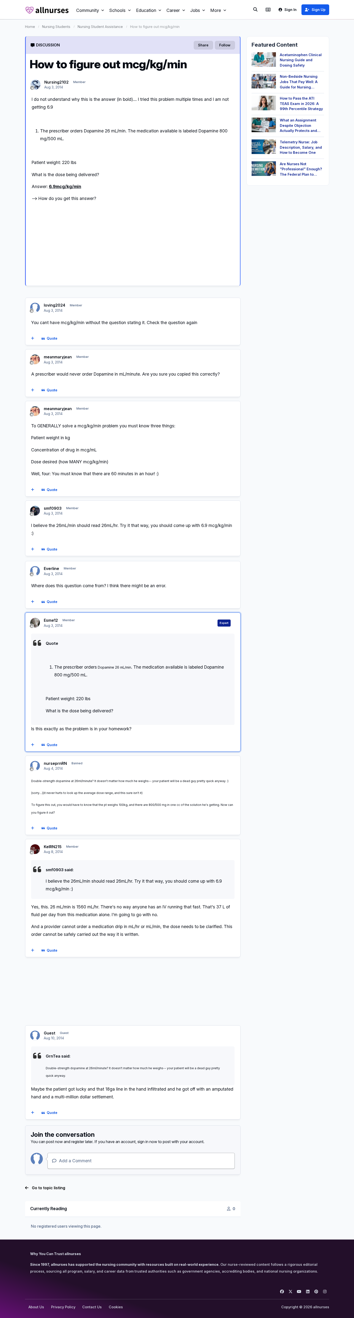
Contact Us (92, 1307)
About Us (36, 1307)
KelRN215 (53, 846)
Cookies (116, 1307)
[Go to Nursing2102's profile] (35, 84)
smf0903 (53, 508)
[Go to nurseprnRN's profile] (35, 766)
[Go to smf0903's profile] (35, 511)
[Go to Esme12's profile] (35, 623)
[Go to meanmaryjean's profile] (35, 359)
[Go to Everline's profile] (35, 571)
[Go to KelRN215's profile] (35, 849)
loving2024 (54, 305)
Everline (51, 568)
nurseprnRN (55, 763)
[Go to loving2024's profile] (35, 307)
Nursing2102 (56, 82)
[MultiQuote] (32, 338)
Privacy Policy (63, 1307)
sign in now (147, 1141)
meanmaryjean (58, 356)
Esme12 (51, 620)
